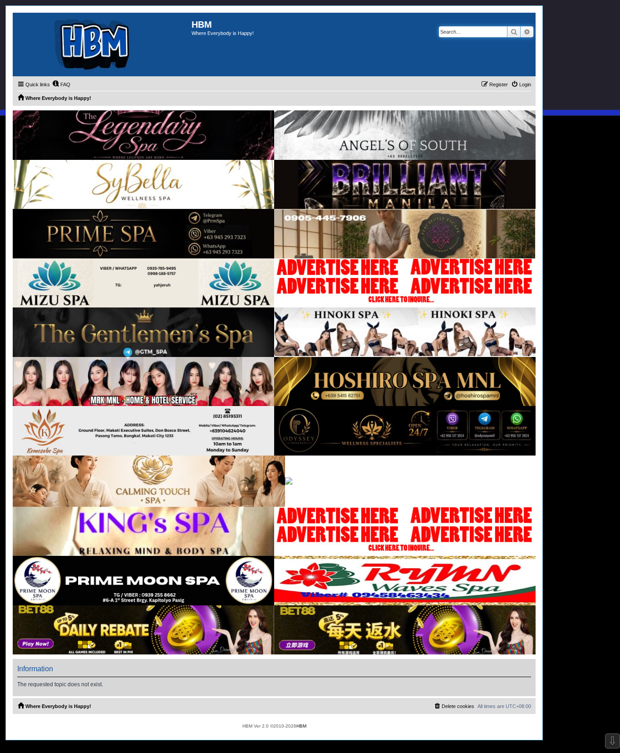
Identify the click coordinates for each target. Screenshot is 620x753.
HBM (301, 725)
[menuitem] (61, 84)
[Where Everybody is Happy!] (102, 44)
